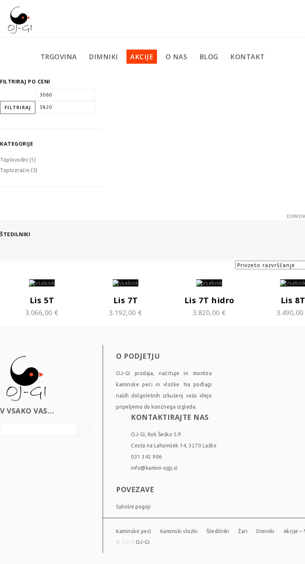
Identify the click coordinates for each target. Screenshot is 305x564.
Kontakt (247, 56)
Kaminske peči (133, 531)
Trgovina (59, 56)
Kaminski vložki (179, 531)
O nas (176, 56)
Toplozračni (15, 170)
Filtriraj (17, 107)
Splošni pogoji (133, 507)
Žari (242, 531)
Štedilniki (217, 531)
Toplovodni (14, 160)
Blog (208, 56)
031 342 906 (146, 457)
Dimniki (103, 56)
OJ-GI (143, 542)
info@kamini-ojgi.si (154, 468)
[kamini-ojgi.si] (19, 19)
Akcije (141, 56)
